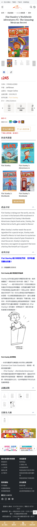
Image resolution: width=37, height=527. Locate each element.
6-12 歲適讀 (21, 13)
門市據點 (4, 485)
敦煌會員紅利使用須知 (26, 470)
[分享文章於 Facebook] (4, 72)
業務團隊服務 (5, 491)
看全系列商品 (18, 201)
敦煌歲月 (4, 462)
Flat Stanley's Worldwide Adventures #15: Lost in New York (9, 194)
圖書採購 (22, 485)
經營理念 (4, 464)
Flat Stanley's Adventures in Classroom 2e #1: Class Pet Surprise (26, 166)
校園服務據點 (5, 488)
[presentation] (2, 108)
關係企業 (4, 470)
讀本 (29, 13)
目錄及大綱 (6, 412)
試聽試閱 (5, 388)
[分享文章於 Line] (7, 72)
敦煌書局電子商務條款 (26, 478)
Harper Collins (12, 91)
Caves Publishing (25, 488)
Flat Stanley (13, 97)
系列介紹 (5, 252)
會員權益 (22, 462)
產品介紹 (5, 207)
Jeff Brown (10, 87)
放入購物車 (9, 129)
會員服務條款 (23, 467)
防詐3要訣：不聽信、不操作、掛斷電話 (16, 2)
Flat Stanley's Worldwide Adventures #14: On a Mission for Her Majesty (27, 194)
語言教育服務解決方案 (26, 491)
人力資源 (4, 467)
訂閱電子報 (23, 464)
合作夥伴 (4, 473)
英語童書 (10, 13)
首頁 (2, 13)
